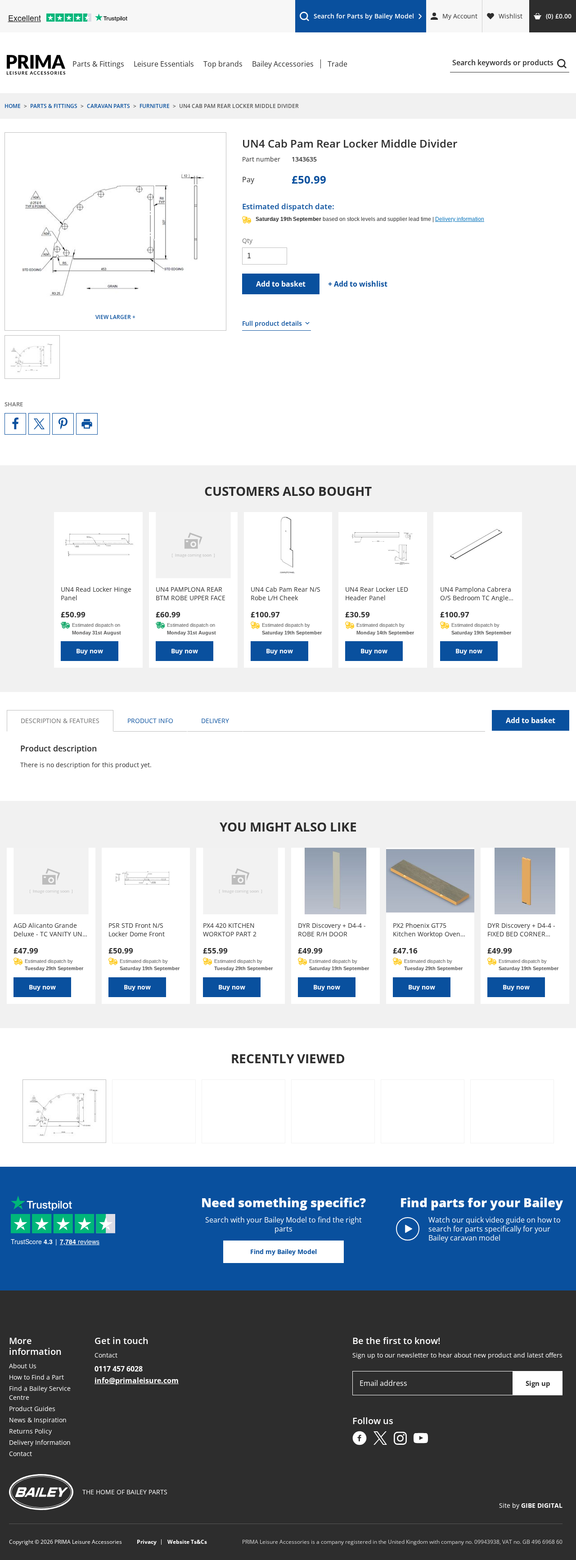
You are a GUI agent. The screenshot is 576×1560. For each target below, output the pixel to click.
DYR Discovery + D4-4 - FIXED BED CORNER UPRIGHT (521, 929)
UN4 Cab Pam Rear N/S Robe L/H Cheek (285, 593)
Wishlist (510, 16)
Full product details (272, 323)
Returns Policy (30, 1431)
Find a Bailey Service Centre (40, 1393)
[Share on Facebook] (15, 424)
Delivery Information (40, 1442)
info (150, 720)
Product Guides (32, 1408)
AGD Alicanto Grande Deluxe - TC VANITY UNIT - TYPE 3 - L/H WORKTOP (51, 929)
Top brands (223, 64)
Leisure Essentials (164, 64)
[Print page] (87, 424)
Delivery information (459, 219)
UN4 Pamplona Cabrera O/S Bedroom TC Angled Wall (476, 593)
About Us (22, 1366)
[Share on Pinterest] (63, 424)
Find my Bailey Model (283, 1251)
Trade (337, 64)
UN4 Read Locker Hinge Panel (96, 593)
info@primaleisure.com (136, 1380)
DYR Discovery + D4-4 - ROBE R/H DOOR (332, 929)
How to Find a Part (36, 1377)
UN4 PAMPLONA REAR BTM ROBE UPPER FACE (190, 593)
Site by (530, 1505)
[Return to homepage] (36, 65)
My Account (459, 16)
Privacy (147, 1542)
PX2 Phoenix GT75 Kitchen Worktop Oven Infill (426, 929)
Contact (20, 1453)
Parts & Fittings (98, 64)
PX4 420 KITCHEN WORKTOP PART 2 (229, 929)
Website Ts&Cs (187, 1542)
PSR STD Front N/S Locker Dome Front (136, 929)
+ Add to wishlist (357, 284)
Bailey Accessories (283, 64)
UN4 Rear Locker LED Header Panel (376, 593)
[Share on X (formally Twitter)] (39, 424)
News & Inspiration (38, 1420)
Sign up (538, 1383)
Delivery (215, 720)
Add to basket (281, 284)
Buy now (89, 651)
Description (60, 720)
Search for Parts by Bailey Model (356, 18)
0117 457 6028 (118, 1368)
